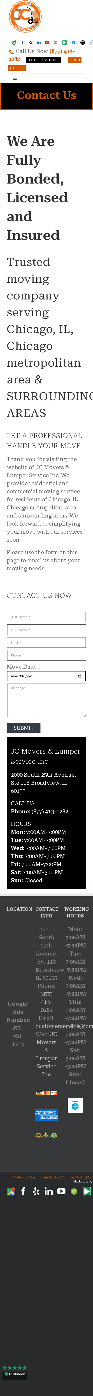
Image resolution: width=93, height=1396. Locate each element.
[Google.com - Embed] (18, 952)
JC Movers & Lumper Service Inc (36, 1177)
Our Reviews (43, 60)
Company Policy (73, 1177)
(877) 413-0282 (46, 1002)
